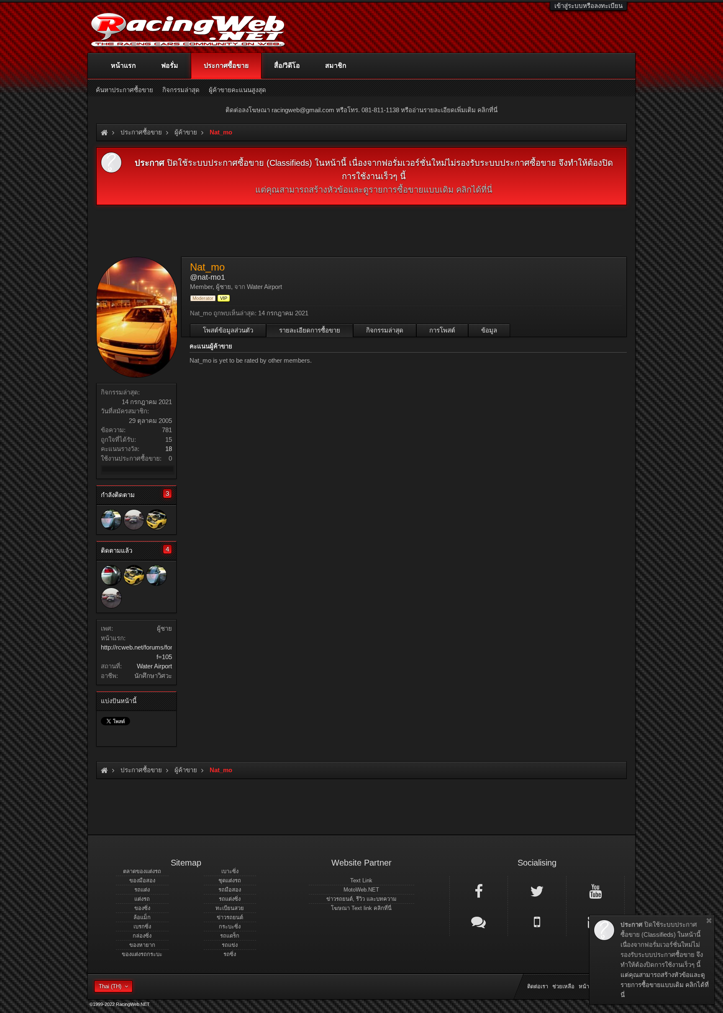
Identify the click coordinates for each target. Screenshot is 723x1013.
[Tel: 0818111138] (537, 921)
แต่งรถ (142, 899)
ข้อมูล (489, 330)
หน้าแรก (123, 65)
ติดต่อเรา (537, 986)
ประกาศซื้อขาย (226, 65)
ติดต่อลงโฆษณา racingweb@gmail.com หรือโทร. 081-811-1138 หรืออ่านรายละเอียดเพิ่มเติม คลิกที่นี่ (361, 109)
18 (168, 448)
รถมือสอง (229, 890)
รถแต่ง (142, 890)
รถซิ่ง (229, 954)
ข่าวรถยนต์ (230, 917)
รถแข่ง (230, 945)
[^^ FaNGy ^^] (111, 575)
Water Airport (154, 666)
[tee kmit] (111, 519)
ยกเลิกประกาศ (709, 921)
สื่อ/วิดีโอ (287, 65)
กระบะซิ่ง (230, 926)
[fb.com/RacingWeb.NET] (479, 890)
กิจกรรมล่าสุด (384, 330)
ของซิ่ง (142, 908)
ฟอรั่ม (169, 65)
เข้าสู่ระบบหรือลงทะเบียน (588, 5)
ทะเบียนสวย (229, 908)
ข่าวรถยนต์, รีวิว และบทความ (361, 899)
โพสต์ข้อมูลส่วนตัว (228, 330)
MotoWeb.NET (361, 890)
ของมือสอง (142, 880)
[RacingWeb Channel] (595, 890)
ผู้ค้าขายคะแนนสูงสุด (237, 89)
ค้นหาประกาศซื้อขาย (124, 89)
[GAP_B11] (133, 519)
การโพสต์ (442, 330)
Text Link (361, 880)
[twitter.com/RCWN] (537, 890)
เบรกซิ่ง (142, 926)
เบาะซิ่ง (229, 871)
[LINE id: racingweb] (479, 921)
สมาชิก (335, 65)
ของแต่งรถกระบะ (142, 954)
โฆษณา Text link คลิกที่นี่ (361, 908)
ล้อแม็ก (142, 917)
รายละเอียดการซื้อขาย (309, 330)
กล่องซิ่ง (142, 936)
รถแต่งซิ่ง (230, 899)
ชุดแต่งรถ (229, 880)
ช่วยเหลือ (563, 986)
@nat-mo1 (207, 277)
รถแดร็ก (229, 936)
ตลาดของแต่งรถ (142, 871)
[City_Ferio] (156, 519)
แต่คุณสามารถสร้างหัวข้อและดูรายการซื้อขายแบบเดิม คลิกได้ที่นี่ (373, 189)
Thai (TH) (110, 986)
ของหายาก (142, 945)
